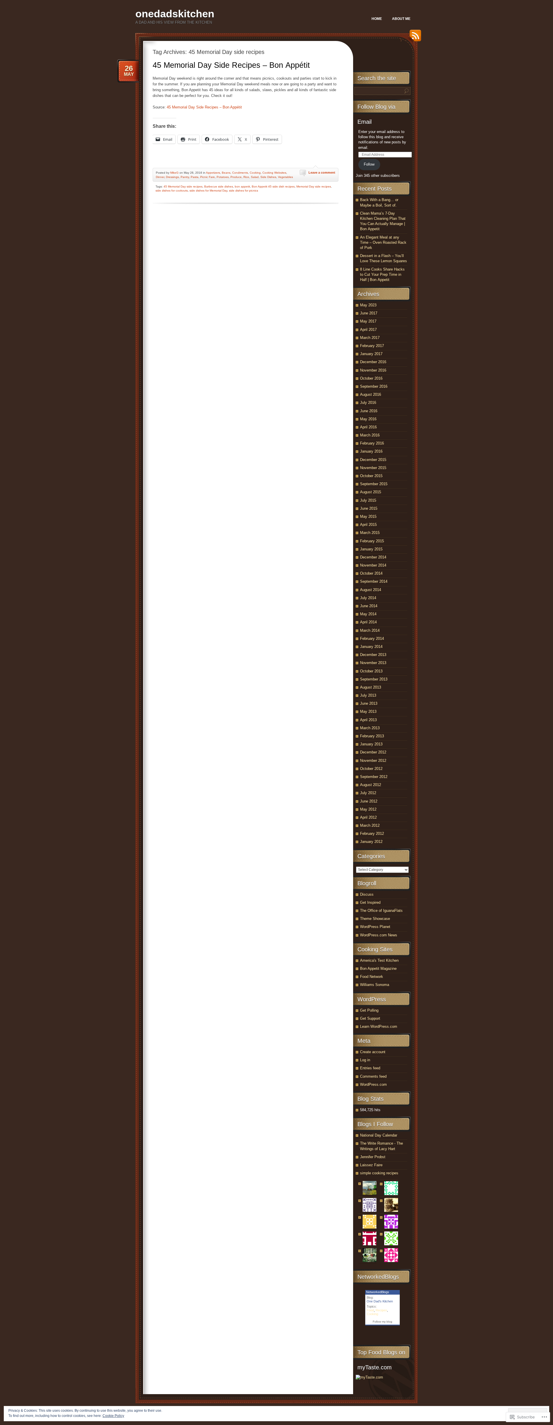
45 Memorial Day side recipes (183, 186)
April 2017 (368, 329)
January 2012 (371, 841)
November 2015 (373, 468)
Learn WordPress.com (378, 1026)
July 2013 (368, 695)
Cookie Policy (113, 1416)
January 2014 (371, 646)
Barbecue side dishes (218, 186)
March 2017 (370, 337)
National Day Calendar (378, 1135)
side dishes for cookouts (172, 190)
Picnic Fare (207, 177)
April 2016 (368, 427)
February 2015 (372, 541)
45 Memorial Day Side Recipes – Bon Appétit (231, 65)
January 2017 (371, 354)
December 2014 (373, 557)
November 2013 (373, 663)
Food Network (371, 976)
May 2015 (368, 516)
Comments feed (373, 1076)
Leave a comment (321, 172)
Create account (372, 1052)
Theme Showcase (375, 918)
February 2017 (372, 346)
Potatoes (223, 177)
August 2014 (370, 590)
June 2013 (368, 703)
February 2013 (372, 736)
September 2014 (373, 581)
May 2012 (368, 809)
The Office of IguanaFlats (381, 910)
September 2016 (373, 386)
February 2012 (372, 833)
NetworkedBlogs (377, 1292)
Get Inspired (370, 902)
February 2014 (372, 638)
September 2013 (373, 679)
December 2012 (373, 752)
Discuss (367, 894)
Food (370, 1310)
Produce (236, 177)
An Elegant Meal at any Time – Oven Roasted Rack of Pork (383, 242)
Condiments (240, 172)
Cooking (255, 172)
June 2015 (368, 508)
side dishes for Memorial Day (208, 190)
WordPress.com (373, 1084)
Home (377, 19)
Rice (246, 177)
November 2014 (373, 565)
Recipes (381, 1310)
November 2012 (373, 760)
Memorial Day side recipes (313, 186)
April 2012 (368, 817)
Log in (365, 1060)
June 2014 (368, 606)
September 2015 (373, 484)
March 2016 (370, 435)
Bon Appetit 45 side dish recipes (273, 186)
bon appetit (242, 186)
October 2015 (371, 476)
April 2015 (368, 524)
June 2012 (368, 801)
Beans (226, 172)
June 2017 (368, 313)
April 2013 (368, 720)
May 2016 (368, 419)
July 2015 (368, 500)
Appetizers (213, 172)
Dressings (172, 177)
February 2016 (372, 443)
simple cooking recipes (379, 1173)
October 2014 (371, 573)
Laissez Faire (371, 1165)
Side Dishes (268, 177)
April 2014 (368, 622)
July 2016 (368, 402)
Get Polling (369, 1010)
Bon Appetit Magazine (378, 968)
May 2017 (368, 321)
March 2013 (370, 728)
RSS (414, 38)
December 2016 (373, 362)
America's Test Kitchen (379, 960)
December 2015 (373, 459)
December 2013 (373, 654)
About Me (401, 19)
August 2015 (370, 492)
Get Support (370, 1018)
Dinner (160, 177)
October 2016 (371, 378)
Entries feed (370, 1068)
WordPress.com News (378, 935)
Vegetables (285, 177)
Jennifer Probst (372, 1157)
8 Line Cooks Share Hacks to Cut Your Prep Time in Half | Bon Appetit (382, 274)
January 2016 (371, 451)
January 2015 (371, 549)
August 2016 (370, 394)
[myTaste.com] (369, 1377)
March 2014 (370, 630)
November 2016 (373, 370)
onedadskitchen (174, 14)
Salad (255, 177)
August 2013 (370, 687)
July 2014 (368, 598)
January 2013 (371, 744)
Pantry (185, 177)
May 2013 (368, 711)
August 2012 (370, 785)
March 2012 (370, 825)
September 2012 (373, 777)
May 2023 (368, 305)
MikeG (174, 172)
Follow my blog (382, 1321)
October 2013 (371, 671)
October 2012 (371, 768)
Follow (369, 164)
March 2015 (370, 532)
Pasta (194, 177)
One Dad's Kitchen (380, 1301)
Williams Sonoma (374, 984)
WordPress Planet (375, 927)
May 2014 (368, 614)
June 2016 (368, 411)
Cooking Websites (274, 172)
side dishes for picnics (243, 190)
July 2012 (368, 793)
